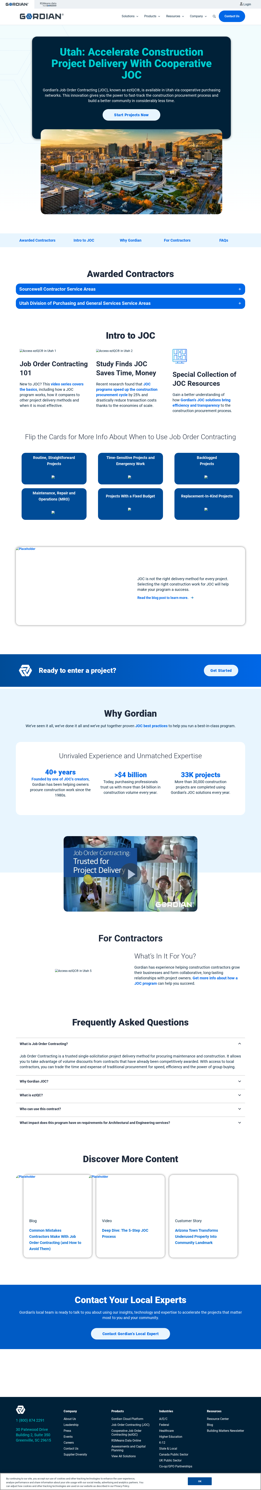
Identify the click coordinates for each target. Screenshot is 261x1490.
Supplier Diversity (75, 1454)
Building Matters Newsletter (225, 1431)
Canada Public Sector (173, 1454)
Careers (69, 1442)
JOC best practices (151, 726)
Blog (210, 1425)
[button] (165, 597)
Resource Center (218, 1419)
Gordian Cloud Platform (127, 1419)
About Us (70, 1419)
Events (68, 1436)
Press (67, 1431)
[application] (136, 16)
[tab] (130, 1055)
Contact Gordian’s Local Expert (130, 1333)
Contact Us (71, 1448)
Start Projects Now (131, 115)
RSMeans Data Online (126, 1440)
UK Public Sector (170, 1460)
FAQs (223, 240)
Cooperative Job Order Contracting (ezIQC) (126, 1432)
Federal (164, 1425)
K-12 (162, 1442)
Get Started (221, 670)
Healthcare (166, 1431)
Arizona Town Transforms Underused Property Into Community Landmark (196, 1236)
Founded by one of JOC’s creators (60, 779)
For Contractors (177, 240)
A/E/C (163, 1419)
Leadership (71, 1425)
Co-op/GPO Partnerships (175, 1466)
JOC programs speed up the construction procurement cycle (126, 389)
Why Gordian (130, 240)
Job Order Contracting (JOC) (130, 1425)
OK (199, 1481)
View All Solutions (123, 1456)
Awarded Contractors (37, 240)
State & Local (168, 1448)
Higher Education (170, 1436)
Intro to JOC (84, 240)
